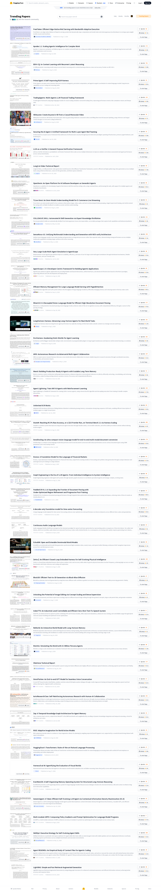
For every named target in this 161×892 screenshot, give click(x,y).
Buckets (101, 3)
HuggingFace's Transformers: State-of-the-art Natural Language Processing (64, 747)
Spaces (90, 3)
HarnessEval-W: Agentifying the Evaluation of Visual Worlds (57, 765)
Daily (115, 16)
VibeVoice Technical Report (44, 663)
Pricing (128, 3)
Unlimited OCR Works (42, 405)
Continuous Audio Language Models (47, 525)
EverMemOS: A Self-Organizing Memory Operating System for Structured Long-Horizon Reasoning (72, 782)
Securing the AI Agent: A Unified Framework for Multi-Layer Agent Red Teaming (65, 132)
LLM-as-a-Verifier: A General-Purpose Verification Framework (57, 149)
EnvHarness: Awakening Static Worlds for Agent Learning (56, 338)
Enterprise (120, 3)
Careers (71, 889)
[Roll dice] (101, 16)
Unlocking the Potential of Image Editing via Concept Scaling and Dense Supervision (67, 594)
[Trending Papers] (132, 16)
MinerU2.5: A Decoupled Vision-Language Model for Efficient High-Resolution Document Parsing (71, 303)
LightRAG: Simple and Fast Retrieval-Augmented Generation (57, 867)
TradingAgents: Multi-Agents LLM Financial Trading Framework (58, 98)
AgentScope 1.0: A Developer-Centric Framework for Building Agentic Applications (66, 269)
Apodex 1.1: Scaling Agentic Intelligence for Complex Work (56, 46)
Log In (140, 3)
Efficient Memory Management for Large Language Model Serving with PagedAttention (68, 287)
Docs (111, 3)
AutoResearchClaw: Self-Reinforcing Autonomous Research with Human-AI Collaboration (69, 696)
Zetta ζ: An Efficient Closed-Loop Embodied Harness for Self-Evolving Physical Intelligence (69, 559)
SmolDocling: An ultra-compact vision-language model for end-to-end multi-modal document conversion (75, 439)
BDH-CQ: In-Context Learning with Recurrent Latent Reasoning (58, 64)
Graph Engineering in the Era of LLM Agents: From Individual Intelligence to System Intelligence (71, 475)
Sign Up (147, 3)
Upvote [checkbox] (144, 29)
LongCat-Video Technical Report (46, 166)
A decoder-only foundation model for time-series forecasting (57, 509)
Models (71, 3)
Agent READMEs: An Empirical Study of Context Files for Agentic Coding (62, 850)
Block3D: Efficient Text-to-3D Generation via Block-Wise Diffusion (59, 577)
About (57, 889)
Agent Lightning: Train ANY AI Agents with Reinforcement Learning (60, 388)
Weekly (121, 16)
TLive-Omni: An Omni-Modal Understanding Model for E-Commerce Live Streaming (66, 200)
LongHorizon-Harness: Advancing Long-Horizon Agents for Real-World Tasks (64, 321)
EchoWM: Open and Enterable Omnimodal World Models (55, 542)
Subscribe (97, 8)
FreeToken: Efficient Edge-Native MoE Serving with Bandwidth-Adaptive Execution (66, 29)
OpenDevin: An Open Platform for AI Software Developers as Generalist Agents (64, 183)
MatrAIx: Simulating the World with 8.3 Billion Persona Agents (58, 646)
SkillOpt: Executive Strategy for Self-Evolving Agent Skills (56, 833)
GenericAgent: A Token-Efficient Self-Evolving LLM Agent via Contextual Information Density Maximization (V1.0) (78, 799)
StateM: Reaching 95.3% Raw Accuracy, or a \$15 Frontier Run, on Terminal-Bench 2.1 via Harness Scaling (75, 422)
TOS (32, 889)
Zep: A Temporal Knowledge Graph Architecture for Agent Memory (59, 713)
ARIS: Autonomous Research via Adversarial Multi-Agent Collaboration (61, 354)
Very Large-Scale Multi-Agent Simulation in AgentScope (55, 251)
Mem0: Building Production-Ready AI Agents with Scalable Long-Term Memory (64, 371)
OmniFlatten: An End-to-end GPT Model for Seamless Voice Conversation (62, 679)
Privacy (45, 889)
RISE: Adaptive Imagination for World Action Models (54, 730)
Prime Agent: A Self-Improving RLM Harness (51, 80)
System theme (17, 889)
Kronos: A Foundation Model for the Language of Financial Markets (60, 457)
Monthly (127, 16)
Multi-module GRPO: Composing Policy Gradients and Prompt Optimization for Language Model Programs (76, 817)
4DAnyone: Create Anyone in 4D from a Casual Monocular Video (58, 115)
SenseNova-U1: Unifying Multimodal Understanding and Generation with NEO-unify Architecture (72, 234)
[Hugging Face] (83, 888)
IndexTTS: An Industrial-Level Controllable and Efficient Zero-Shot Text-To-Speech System (69, 611)
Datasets (81, 3)
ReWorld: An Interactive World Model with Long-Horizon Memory (59, 628)
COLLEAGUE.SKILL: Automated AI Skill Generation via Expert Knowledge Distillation (67, 218)
